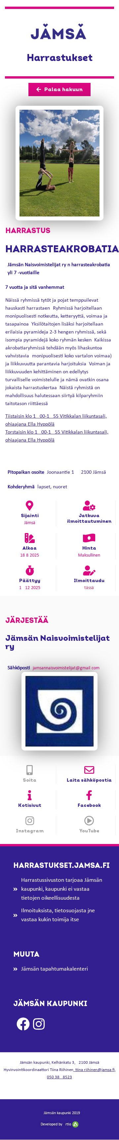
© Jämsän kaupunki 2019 (59, 1113)
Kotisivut (29, 805)
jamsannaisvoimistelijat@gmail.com (66, 668)
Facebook (89, 805)
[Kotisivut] (30, 795)
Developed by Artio (56, 1124)
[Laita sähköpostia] (89, 770)
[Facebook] (89, 795)
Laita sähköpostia (89, 780)
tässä (89, 587)
